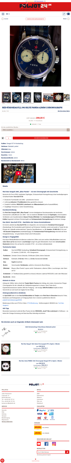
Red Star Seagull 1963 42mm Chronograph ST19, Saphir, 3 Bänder (40, 344)
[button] (7, 14)
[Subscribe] (67, 452)
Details (5, 186)
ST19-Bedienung (32, 303)
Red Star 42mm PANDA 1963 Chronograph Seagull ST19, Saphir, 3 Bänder (40, 361)
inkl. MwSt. (31, 120)
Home (3, 103)
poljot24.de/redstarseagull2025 (12, 300)
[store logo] (35, 5)
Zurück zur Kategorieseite (35, 19)
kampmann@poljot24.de (8, 403)
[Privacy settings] (2, 461)
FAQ (3, 412)
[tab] (35, 186)
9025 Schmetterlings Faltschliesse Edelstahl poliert (40, 327)
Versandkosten (39, 120)
